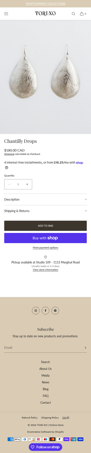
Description (11, 199)
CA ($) (65, 417)
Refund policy (29, 417)
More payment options (45, 247)
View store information (45, 269)
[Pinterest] (55, 310)
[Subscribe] (81, 348)
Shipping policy (50, 417)
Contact (45, 402)
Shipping (9, 154)
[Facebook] (45, 310)
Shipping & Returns (16, 211)
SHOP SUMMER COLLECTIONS (45, 3)
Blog (45, 389)
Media (45, 375)
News (45, 382)
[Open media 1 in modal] (45, 77)
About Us (45, 368)
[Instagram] (35, 310)
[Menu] (9, 13)
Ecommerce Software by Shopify (45, 431)
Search (45, 362)
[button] (71, 13)
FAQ (45, 396)
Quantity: (9, 175)
